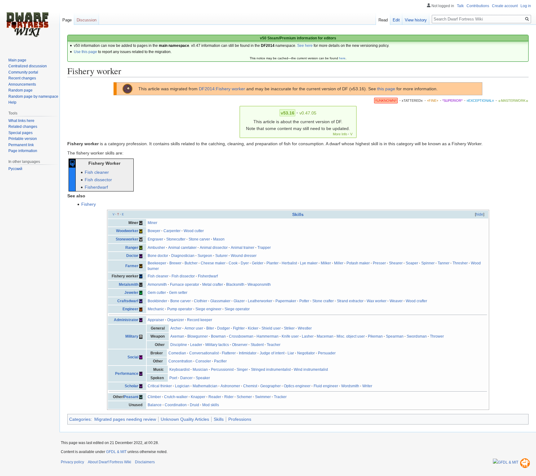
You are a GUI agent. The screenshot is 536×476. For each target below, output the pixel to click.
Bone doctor (158, 256)
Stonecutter (175, 239)
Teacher (273, 345)
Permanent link (21, 145)
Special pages (20, 133)
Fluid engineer (326, 386)
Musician (200, 369)
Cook (233, 263)
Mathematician (205, 386)
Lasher (308, 336)
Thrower (437, 336)
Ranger (131, 247)
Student (257, 345)
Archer (175, 328)
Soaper (412, 263)
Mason (219, 239)
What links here (21, 121)
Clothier (200, 301)
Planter (272, 263)
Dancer (186, 378)
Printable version (22, 139)
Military (131, 336)
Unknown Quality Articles (185, 419)
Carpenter (172, 231)
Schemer (244, 397)
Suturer (221, 256)
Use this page (85, 52)
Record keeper (199, 320)
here (342, 58)
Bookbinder (157, 301)
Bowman (218, 336)
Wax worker (376, 301)
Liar (291, 353)
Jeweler (131, 292)
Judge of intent (272, 353)
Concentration (180, 361)
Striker (289, 328)
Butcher (191, 263)
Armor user (194, 328)
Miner (152, 223)
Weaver (396, 301)
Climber (154, 397)
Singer (242, 369)
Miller (338, 263)
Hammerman (268, 336)
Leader (196, 345)
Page (67, 20)
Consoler (203, 361)
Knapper (198, 397)
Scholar (131, 386)
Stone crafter (323, 301)
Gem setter (178, 292)
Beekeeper (157, 263)
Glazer (239, 301)
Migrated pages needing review (125, 419)
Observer (240, 345)
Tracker (280, 397)
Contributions (478, 6)
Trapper (264, 247)
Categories (80, 419)
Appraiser (156, 320)
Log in (525, 6)
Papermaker (285, 301)
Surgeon (205, 256)
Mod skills (210, 405)
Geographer (270, 386)
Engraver (155, 239)
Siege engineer (208, 309)
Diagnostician (182, 256)
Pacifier (220, 361)
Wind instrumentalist (311, 369)
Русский (15, 169)
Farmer (131, 266)
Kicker (253, 328)
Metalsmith (128, 284)
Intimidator (248, 353)
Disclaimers (145, 462)
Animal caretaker (182, 247)
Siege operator (237, 309)
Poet (173, 378)
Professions (239, 419)
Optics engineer (297, 386)
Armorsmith (157, 284)
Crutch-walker (176, 397)
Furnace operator (184, 284)
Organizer (175, 320)
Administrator (126, 320)
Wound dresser (244, 256)
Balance (155, 405)
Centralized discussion (27, 66)
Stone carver (199, 239)
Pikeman (375, 336)
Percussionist (222, 369)
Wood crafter (416, 301)
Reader (214, 397)
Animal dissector (214, 247)
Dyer (245, 263)
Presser (379, 263)
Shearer (396, 263)
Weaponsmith (259, 284)
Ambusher (156, 247)
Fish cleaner (97, 172)
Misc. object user (351, 336)
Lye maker (309, 263)
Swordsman (417, 336)
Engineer (130, 309)
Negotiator (306, 353)
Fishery (88, 204)
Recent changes (22, 78)
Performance (126, 373)
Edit (396, 20)
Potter (304, 301)
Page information (22, 151)
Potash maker (358, 263)
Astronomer (230, 386)
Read (383, 20)
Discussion (86, 20)
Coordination (176, 405)
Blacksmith (235, 284)
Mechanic (156, 309)
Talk (460, 6)
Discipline (178, 345)
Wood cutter (194, 231)
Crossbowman (241, 336)
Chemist (250, 386)
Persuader (327, 353)
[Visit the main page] (27, 25)
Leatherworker (260, 301)
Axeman (177, 336)
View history (416, 20)
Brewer (175, 263)
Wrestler (305, 328)
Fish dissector (98, 179)
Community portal (23, 72)
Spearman (395, 336)
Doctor (132, 256)
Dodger (223, 328)
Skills (298, 214)
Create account (505, 6)
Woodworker (127, 231)
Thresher (460, 263)
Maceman (325, 336)
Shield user (271, 328)
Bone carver (180, 301)
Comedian (177, 353)
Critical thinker (160, 386)
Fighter (239, 328)
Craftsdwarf (127, 301)
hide (479, 214)
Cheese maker (213, 263)
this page (386, 88)
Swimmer (263, 397)
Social (132, 357)
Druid (194, 405)
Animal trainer (242, 247)
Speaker (203, 378)
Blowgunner (197, 336)
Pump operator (179, 309)
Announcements (22, 84)
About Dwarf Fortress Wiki (109, 462)
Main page (17, 60)
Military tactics (217, 345)
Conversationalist (204, 353)
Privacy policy (72, 462)
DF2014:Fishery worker (222, 88)
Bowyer (154, 231)
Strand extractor (350, 301)
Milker (326, 263)
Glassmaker (220, 301)
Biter (210, 328)
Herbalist (289, 263)
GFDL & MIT (116, 452)
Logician (182, 386)
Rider (229, 397)
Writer (367, 386)
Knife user (290, 336)
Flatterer (229, 353)
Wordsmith (350, 386)
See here (305, 45)
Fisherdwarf (96, 187)
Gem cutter (157, 292)
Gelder (257, 263)
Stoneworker (127, 239)
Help (12, 102)
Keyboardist (179, 369)
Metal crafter (212, 284)
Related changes (22, 126)
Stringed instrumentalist (271, 369)
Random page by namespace (33, 96)
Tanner (443, 263)
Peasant (131, 397)
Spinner (428, 263)
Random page (20, 90)
